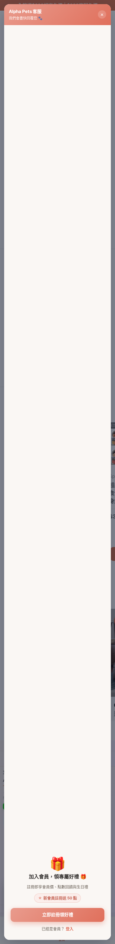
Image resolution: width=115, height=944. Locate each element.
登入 (69, 928)
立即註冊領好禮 (57, 914)
